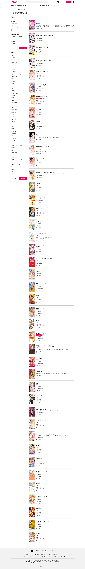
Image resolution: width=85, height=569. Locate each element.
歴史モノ (14, 88)
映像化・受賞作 (15, 76)
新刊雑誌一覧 (21, 5)
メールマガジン (51, 550)
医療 (13, 143)
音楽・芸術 (14, 109)
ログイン (62, 2)
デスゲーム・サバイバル (17, 159)
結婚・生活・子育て (16, 114)
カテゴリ (58, 5)
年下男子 (14, 133)
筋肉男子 (14, 169)
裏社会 (13, 97)
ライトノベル (15, 29)
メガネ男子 (14, 131)
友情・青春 (14, 150)
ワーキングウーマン (16, 154)
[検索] (47, 2)
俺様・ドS (14, 100)
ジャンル (43, 5)
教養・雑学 (14, 152)
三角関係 (14, 138)
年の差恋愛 (14, 102)
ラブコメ (14, 71)
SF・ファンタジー (16, 59)
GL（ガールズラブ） (16, 164)
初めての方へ (29, 554)
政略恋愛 (14, 157)
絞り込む (23, 48)
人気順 (68, 17)
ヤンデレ (14, 171)
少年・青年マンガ (15, 23)
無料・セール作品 (51, 5)
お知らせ (50, 554)
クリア (14, 48)
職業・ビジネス (15, 78)
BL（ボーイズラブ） (16, 116)
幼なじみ (14, 135)
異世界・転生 (15, 93)
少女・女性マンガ (15, 25)
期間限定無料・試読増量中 (17, 36)
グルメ (13, 121)
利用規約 (55, 554)
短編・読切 (14, 62)
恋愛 (13, 55)
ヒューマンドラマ (15, 57)
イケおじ (14, 166)
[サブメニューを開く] (73, 2)
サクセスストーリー (16, 119)
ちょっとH (14, 64)
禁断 (13, 83)
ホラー (13, 95)
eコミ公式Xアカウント (37, 551)
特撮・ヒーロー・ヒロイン (17, 145)
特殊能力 (14, 147)
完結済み (14, 43)
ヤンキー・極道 (15, 140)
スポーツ (14, 86)
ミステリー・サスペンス (17, 74)
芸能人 (13, 126)
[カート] (58, 2)
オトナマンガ (15, 27)
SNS (13, 162)
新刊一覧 (14, 5)
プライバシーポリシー (25, 556)
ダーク (13, 124)
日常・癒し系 (15, 105)
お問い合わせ (43, 554)
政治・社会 (14, 112)
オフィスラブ (15, 90)
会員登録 (69, 2)
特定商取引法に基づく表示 (58, 556)
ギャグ (13, 67)
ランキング (29, 5)
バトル (13, 69)
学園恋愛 (14, 81)
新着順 (73, 17)
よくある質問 (36, 554)
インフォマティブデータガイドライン (41, 556)
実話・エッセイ (15, 128)
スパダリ (14, 107)
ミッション (36, 5)
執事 (13, 173)
